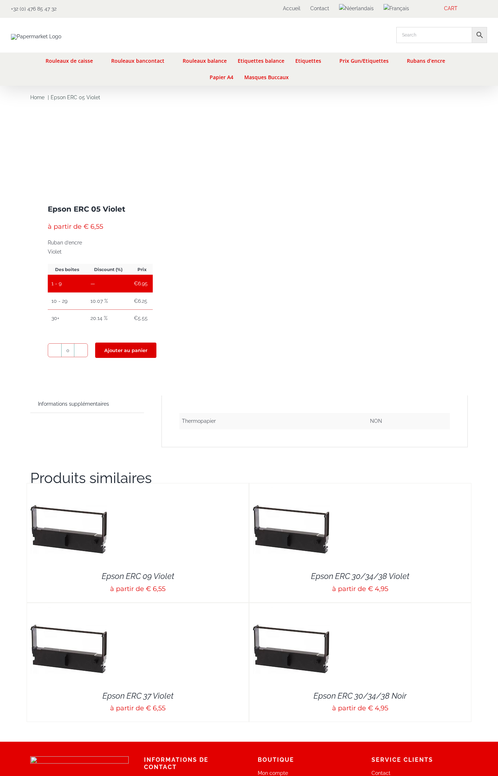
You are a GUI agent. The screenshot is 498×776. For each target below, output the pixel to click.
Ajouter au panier (125, 350)
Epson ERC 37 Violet (138, 695)
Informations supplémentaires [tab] (73, 404)
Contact (380, 773)
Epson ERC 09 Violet (138, 576)
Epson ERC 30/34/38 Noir (360, 695)
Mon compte (273, 773)
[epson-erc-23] (135, 147)
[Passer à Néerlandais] (356, 9)
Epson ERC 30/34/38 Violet (360, 576)
